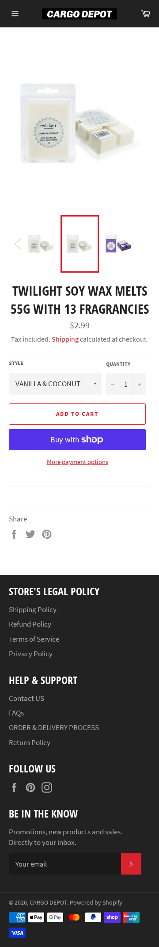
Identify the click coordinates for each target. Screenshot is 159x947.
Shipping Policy (33, 609)
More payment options (77, 461)
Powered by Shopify (96, 902)
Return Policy (29, 742)
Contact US (26, 698)
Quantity (118, 364)
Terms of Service (34, 639)
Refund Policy (30, 624)
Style (16, 363)
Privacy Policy (31, 653)
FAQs (16, 713)
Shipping (65, 339)
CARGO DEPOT (48, 902)
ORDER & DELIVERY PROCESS (54, 727)
